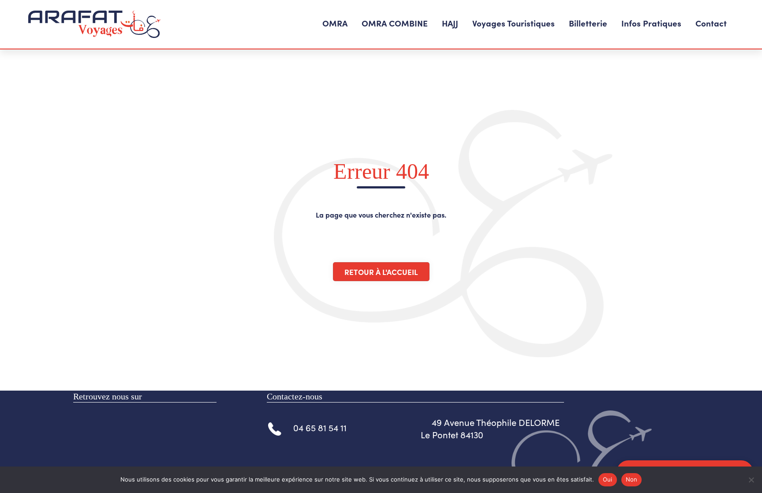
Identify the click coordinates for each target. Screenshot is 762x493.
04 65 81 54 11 (320, 427)
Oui (608, 479)
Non (632, 479)
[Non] (751, 479)
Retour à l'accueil (381, 272)
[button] (335, 24)
